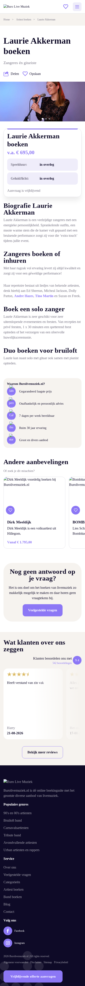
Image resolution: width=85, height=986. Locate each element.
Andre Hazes (23, 296)
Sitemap (48, 962)
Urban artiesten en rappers (21, 850)
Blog (6, 904)
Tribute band (12, 835)
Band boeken (12, 897)
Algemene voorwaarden (15, 962)
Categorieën (11, 882)
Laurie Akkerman (46, 19)
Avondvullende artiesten (20, 842)
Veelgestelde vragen (42, 610)
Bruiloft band (12, 820)
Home (6, 19)
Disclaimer (35, 962)
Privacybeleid (61, 962)
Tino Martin (44, 296)
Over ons (9, 867)
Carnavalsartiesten (16, 828)
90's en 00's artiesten (17, 813)
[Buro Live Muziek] (25, 6)
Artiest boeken (23, 19)
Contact (8, 911)
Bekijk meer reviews (42, 752)
